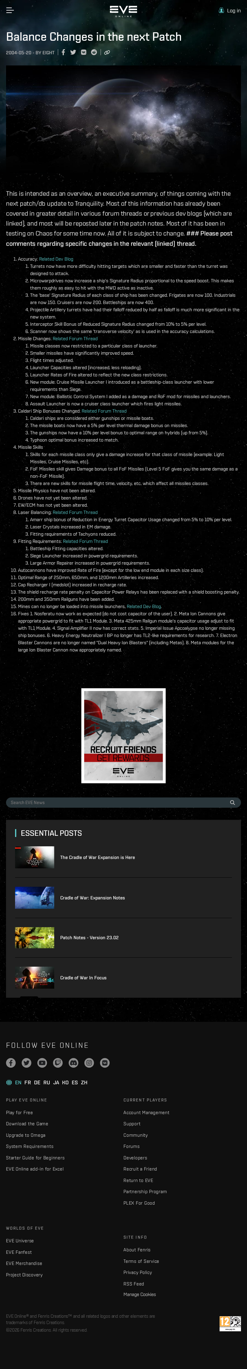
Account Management (147, 1112)
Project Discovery (24, 1274)
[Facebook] (11, 1063)
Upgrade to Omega (25, 1135)
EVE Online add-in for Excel (35, 1168)
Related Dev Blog (56, 258)
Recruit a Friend (140, 1168)
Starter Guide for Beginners (35, 1157)
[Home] (123, 15)
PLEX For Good (139, 1203)
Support (132, 1123)
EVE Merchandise (24, 1263)
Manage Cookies (140, 1294)
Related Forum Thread (75, 338)
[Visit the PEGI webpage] (230, 1323)
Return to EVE (138, 1180)
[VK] (105, 1063)
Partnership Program (145, 1191)
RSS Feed (134, 1283)
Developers (135, 1157)
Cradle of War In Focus (83, 978)
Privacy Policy (138, 1272)
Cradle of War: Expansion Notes (92, 898)
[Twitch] (58, 1063)
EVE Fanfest (19, 1252)
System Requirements (29, 1146)
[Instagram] (89, 1063)
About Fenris (137, 1249)
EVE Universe (20, 1240)
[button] (230, 10)
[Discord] (73, 1063)
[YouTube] (42, 1063)
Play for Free (19, 1112)
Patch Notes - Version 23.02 (89, 937)
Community (136, 1135)
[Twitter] (26, 1063)
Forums (132, 1146)
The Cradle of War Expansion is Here (97, 857)
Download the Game (27, 1123)
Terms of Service (141, 1261)
